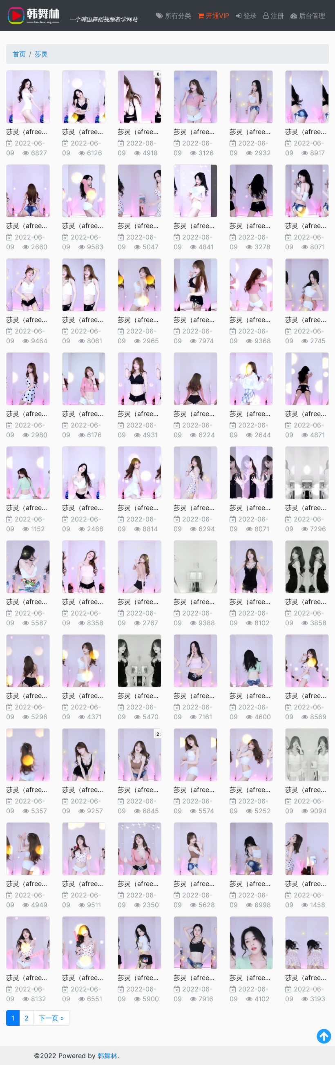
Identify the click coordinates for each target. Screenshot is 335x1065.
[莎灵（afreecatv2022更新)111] (307, 96)
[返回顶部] (324, 1040)
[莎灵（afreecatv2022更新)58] (28, 942)
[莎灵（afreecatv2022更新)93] (139, 378)
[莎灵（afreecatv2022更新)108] (139, 190)
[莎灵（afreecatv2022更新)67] (195, 754)
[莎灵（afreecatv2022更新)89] (28, 472)
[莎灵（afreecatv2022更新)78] (307, 566)
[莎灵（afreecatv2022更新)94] (84, 378)
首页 (19, 54)
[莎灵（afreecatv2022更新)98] (195, 284)
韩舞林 (107, 1056)
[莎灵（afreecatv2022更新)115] (84, 96)
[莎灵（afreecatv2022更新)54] (251, 942)
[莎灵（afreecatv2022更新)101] (84, 284)
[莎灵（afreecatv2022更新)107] (195, 190)
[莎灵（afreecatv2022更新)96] (307, 284)
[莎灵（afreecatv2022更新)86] (195, 472)
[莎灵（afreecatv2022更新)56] (139, 942)
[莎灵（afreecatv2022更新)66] (251, 754)
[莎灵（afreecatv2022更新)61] (195, 848)
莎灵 (41, 54)
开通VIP (216, 15)
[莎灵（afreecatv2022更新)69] (84, 754)
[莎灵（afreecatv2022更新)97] (251, 284)
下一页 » (51, 1018)
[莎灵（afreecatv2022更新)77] (28, 660)
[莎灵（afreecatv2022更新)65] (307, 754)
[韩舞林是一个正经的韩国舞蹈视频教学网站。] (35, 15)
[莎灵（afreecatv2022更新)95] (28, 378)
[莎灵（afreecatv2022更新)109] (84, 190)
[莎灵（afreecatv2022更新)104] (28, 284)
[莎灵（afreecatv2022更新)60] (251, 848)
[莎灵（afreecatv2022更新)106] (251, 190)
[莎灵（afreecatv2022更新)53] (307, 942)
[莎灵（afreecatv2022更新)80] (195, 566)
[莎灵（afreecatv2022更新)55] (195, 942)
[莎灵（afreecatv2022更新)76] (84, 660)
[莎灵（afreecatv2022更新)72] (307, 660)
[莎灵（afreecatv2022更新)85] (251, 472)
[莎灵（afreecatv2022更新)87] (139, 472)
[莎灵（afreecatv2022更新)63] (84, 848)
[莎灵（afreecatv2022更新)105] (307, 190)
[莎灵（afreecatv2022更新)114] (139, 96)
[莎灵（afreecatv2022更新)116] (28, 96)
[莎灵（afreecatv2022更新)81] (139, 566)
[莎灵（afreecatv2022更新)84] (307, 472)
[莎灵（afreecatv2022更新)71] (28, 754)
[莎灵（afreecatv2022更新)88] (84, 472)
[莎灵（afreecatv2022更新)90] (307, 378)
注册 (276, 15)
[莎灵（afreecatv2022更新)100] (139, 284)
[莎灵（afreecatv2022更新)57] (84, 942)
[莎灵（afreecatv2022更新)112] (251, 96)
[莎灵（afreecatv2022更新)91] (251, 378)
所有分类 (177, 15)
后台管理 (311, 15)
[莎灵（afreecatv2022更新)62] (139, 848)
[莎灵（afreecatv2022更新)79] (251, 566)
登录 (249, 15)
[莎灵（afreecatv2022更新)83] (28, 566)
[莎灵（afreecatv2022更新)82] (84, 566)
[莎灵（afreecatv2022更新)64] (28, 848)
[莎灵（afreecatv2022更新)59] (307, 848)
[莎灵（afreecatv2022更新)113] (195, 96)
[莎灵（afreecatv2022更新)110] (28, 190)
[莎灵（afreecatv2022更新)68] (139, 754)
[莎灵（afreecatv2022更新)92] (195, 378)
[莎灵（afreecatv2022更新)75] (139, 660)
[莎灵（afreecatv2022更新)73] (251, 660)
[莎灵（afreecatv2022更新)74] (195, 660)
